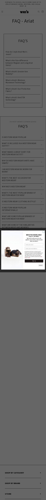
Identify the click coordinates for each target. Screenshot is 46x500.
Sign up (34, 261)
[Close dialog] (43, 232)
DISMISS (40, 265)
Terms (29, 257)
